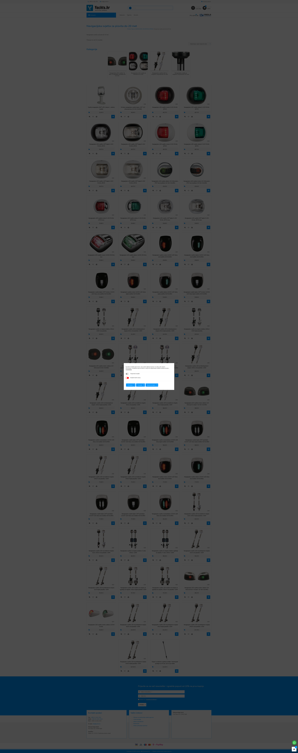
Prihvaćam (130, 385)
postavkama (129, 369)
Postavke (140, 385)
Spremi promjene (151, 385)
